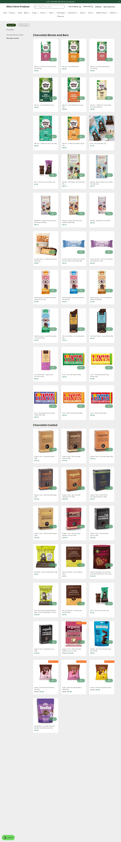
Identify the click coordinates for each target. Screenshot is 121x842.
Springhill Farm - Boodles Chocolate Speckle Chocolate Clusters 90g (44, 727)
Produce (12, 13)
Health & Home (101, 13)
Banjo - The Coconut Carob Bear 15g (44, 182)
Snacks (82, 13)
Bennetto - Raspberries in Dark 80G (100, 220)
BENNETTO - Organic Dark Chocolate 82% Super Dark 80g (45, 221)
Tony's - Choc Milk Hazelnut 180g (71, 374)
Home (5, 13)
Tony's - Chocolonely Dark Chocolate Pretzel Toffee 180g (44, 414)
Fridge (34, 13)
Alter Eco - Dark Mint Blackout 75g (43, 105)
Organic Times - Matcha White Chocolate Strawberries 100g (98, 496)
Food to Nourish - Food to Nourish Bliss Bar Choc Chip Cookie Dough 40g (73, 260)
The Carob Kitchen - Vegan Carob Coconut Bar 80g (43, 375)
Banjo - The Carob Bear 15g (98, 143)
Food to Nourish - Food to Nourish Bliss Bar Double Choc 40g (101, 260)
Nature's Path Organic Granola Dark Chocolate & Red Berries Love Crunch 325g (100, 574)
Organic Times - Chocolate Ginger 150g (101, 456)
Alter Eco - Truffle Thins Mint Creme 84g (45, 143)
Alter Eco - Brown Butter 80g (70, 66)
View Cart (88, 6)
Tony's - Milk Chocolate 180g (98, 413)
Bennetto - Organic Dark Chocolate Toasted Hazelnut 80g (72, 221)
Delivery (98, 7)
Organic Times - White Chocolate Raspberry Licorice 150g (71, 650)
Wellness (113, 13)
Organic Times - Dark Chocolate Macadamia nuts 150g (71, 496)
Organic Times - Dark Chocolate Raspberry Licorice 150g (71, 534)
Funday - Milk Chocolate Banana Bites (100, 687)
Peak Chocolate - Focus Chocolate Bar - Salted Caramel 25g (101, 298)
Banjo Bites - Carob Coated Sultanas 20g (45, 572)
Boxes (20, 13)
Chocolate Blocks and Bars (14, 35)
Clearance (60, 16)
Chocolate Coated (12, 38)
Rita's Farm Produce (17, 6)
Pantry (51, 13)
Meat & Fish (72, 13)
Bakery (26, 13)
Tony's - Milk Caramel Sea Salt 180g (72, 413)
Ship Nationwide (109, 7)
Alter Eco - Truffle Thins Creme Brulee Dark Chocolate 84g (100, 106)
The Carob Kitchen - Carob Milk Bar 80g (101, 336)
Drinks (90, 13)
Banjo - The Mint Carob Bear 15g (99, 610)
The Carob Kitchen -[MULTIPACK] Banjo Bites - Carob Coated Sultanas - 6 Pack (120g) (45, 612)
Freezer (43, 13)
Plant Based (61, 13)
